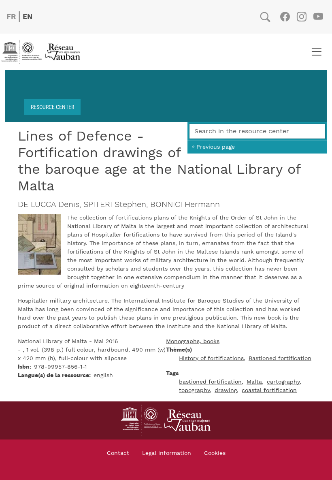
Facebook (285, 16)
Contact (118, 453)
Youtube (318, 16)
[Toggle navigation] (316, 52)
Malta (254, 382)
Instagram (301, 16)
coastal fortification (269, 390)
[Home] (43, 52)
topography (194, 390)
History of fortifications (211, 358)
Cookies (215, 453)
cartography (283, 382)
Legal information (166, 453)
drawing (226, 390)
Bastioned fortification (280, 358)
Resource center (52, 107)
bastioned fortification (210, 382)
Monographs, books (192, 341)
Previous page (215, 147)
